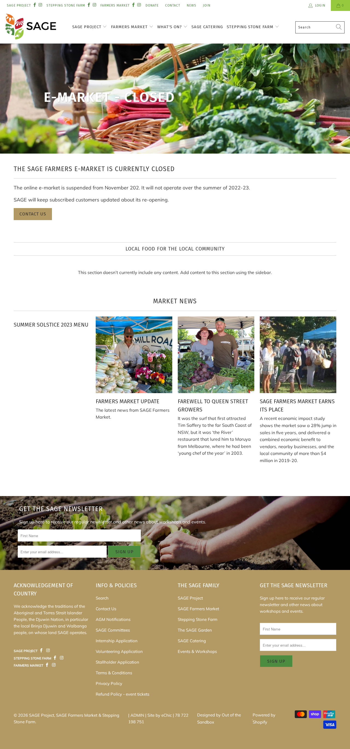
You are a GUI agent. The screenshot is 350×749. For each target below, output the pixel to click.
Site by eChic (159, 715)
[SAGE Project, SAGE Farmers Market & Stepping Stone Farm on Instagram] (40, 5)
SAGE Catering (207, 26)
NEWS (191, 5)
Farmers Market (130, 26)
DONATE (152, 5)
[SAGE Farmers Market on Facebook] (41, 650)
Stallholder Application (117, 662)
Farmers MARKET (115, 5)
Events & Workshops (197, 651)
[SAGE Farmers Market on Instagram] (48, 650)
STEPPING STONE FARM (65, 5)
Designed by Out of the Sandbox (219, 718)
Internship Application (117, 640)
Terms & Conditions (114, 672)
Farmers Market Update (127, 401)
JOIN (207, 5)
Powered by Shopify (264, 718)
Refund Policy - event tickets (122, 694)
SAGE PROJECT (19, 5)
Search (102, 598)
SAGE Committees (113, 630)
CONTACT (172, 5)
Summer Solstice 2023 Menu (51, 324)
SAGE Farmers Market (198, 608)
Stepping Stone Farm (251, 26)
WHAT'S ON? (170, 26)
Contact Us (32, 214)
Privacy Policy (109, 683)
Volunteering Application (119, 651)
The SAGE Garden (195, 630)
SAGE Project (87, 26)
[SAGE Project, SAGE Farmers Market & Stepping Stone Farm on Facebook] (34, 5)
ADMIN (137, 715)
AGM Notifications (113, 619)
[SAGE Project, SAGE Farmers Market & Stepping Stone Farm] (30, 27)
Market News (175, 301)
